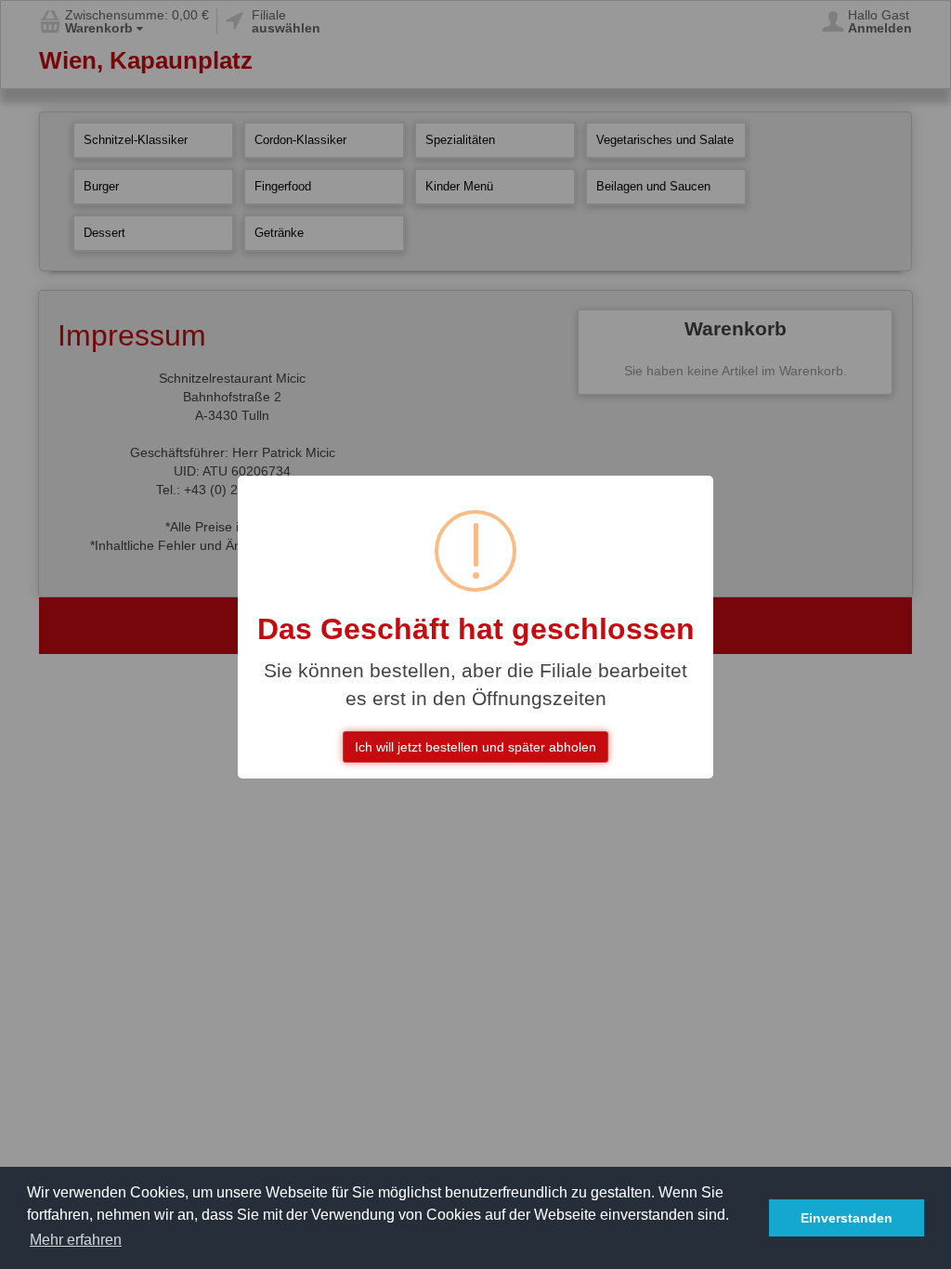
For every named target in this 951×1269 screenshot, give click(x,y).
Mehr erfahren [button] (76, 1240)
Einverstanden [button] (846, 1217)
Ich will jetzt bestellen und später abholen (475, 746)
